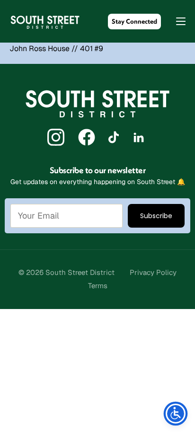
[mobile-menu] (176, 21)
